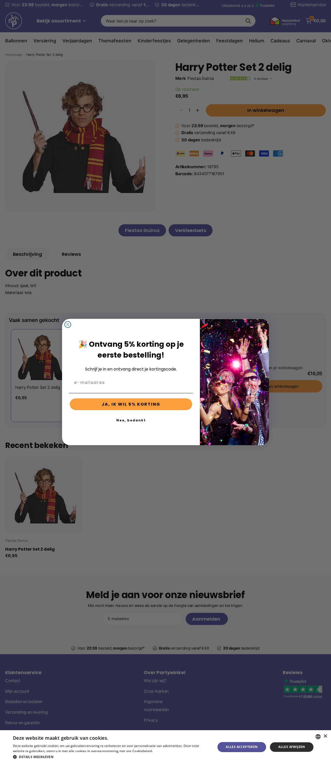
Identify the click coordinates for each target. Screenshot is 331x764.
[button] (111, 757)
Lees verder (162, 751)
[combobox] (318, 736)
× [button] (325, 736)
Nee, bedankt (131, 420)
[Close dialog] (68, 324)
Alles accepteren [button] (242, 747)
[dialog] (165, 747)
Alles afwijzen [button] (291, 747)
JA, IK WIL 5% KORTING (131, 404)
